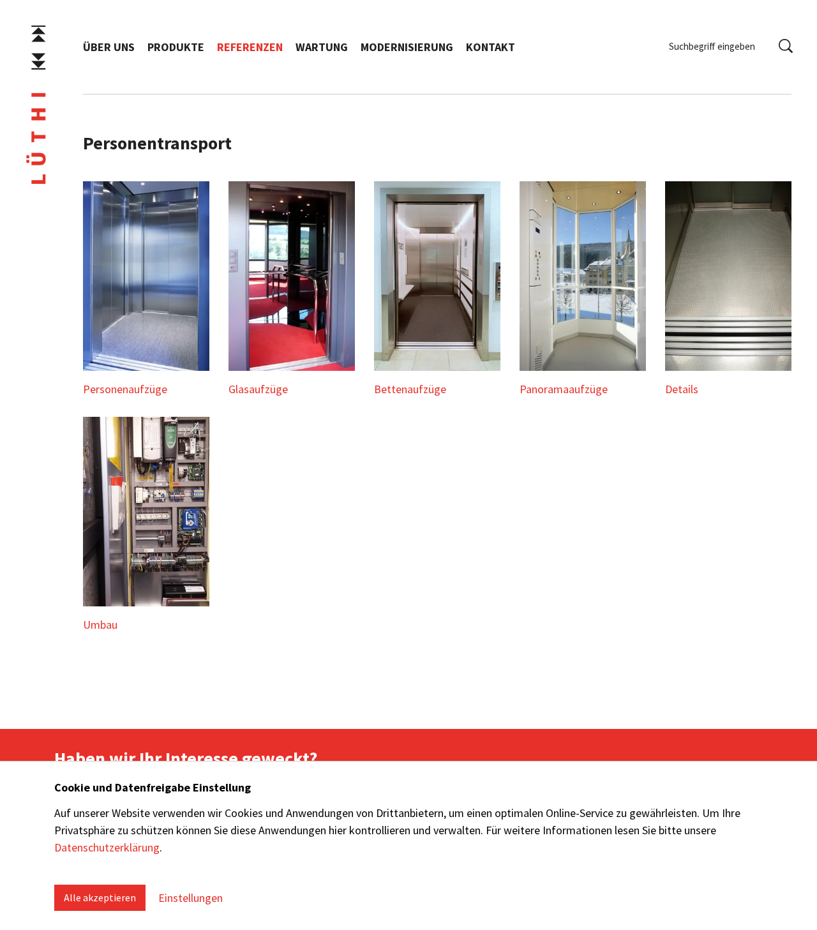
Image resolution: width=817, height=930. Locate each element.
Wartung (322, 47)
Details (681, 389)
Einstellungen (190, 897)
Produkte (175, 47)
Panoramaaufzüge (564, 389)
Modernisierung (407, 47)
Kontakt (490, 47)
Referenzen (250, 47)
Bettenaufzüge (410, 389)
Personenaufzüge (125, 389)
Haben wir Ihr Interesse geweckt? (185, 758)
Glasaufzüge (258, 389)
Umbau (100, 624)
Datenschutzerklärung (107, 847)
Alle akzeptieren (100, 897)
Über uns (109, 47)
